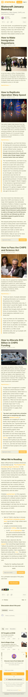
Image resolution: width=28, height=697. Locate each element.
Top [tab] (3, 629)
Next (23, 600)
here (16, 552)
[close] (23, 654)
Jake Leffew (4, 45)
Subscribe (19, 2)
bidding (5, 437)
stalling (13, 528)
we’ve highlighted (16, 530)
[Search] (25, 628)
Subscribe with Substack (15, 679)
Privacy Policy (19, 686)
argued (3, 544)
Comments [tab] (4, 610)
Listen (24, 18)
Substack (6, 694)
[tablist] (7, 610)
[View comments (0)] (7, 22)
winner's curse (14, 417)
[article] (14, 636)
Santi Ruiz (7, 17)
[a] (24, 635)
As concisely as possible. (7, 635)
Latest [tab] (6, 629)
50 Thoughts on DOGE (8, 633)
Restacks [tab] (11, 610)
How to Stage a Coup (7, 642)
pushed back (11, 494)
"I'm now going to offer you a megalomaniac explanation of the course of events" (9, 645)
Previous (6, 600)
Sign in (25, 2)
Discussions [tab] (12, 629)
